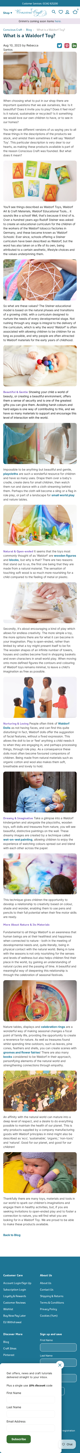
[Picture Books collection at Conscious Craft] (40, 1091)
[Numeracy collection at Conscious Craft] (40, 279)
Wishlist (8, 1309)
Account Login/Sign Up (17, 1283)
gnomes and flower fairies (21, 1052)
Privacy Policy (48, 1309)
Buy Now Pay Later (14, 1315)
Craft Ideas (9, 1348)
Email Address (16, 1421)
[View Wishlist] (60, 12)
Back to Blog (12, 1235)
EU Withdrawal (12, 1322)
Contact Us (46, 1289)
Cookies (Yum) (49, 1315)
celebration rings (53, 1026)
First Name (46, 1340)
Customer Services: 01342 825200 (40, 3)
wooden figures (65, 555)
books (7, 1056)
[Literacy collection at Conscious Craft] (40, 181)
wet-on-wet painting (17, 839)
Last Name (46, 1355)
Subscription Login (14, 1289)
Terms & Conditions (52, 1302)
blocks (14, 560)
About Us (45, 1283)
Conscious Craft (12, 29)
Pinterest (8, 1354)
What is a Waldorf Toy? (51, 29)
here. (58, 21)
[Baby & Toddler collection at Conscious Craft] (40, 365)
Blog (29, 29)
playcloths (10, 473)
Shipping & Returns (51, 1296)
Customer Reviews (14, 1302)
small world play (62, 495)
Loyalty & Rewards (14, 1296)
